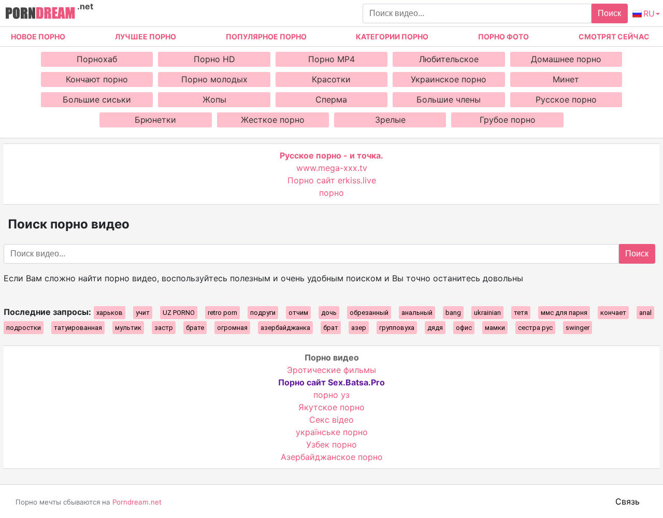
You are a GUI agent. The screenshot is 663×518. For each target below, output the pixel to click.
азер (358, 328)
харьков (109, 312)
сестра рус (535, 328)
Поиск (609, 13)
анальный (417, 312)
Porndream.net (137, 502)
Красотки (331, 79)
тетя (521, 312)
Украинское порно (448, 79)
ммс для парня (564, 312)
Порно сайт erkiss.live (331, 180)
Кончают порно (97, 79)
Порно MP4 (331, 59)
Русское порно (566, 99)
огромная (232, 328)
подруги (263, 312)
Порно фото (503, 36)
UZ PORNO (179, 312)
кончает (613, 312)
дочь (329, 312)
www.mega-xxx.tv (331, 168)
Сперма (331, 99)
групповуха (396, 328)
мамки (495, 328)
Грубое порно (508, 119)
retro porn (222, 312)
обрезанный (369, 312)
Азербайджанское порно (332, 457)
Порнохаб (97, 59)
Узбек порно (331, 444)
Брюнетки (155, 119)
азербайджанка (285, 328)
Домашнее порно (566, 59)
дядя (435, 328)
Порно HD (214, 59)
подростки (23, 328)
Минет (566, 79)
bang (453, 312)
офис (464, 328)
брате (195, 328)
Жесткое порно (273, 119)
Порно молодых (214, 79)
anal (645, 312)
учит (143, 312)
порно (331, 193)
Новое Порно (38, 36)
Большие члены (448, 99)
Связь (627, 501)
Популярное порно (266, 36)
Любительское (449, 59)
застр (163, 328)
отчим (298, 312)
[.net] (40, 14)
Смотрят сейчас (614, 36)
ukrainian (487, 312)
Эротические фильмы (331, 370)
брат (330, 328)
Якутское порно (331, 407)
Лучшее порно (145, 36)
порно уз (331, 395)
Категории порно (392, 36)
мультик (128, 328)
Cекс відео (331, 419)
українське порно (332, 432)
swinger (577, 328)
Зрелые (390, 119)
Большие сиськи (97, 99)
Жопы (214, 99)
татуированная (78, 328)
